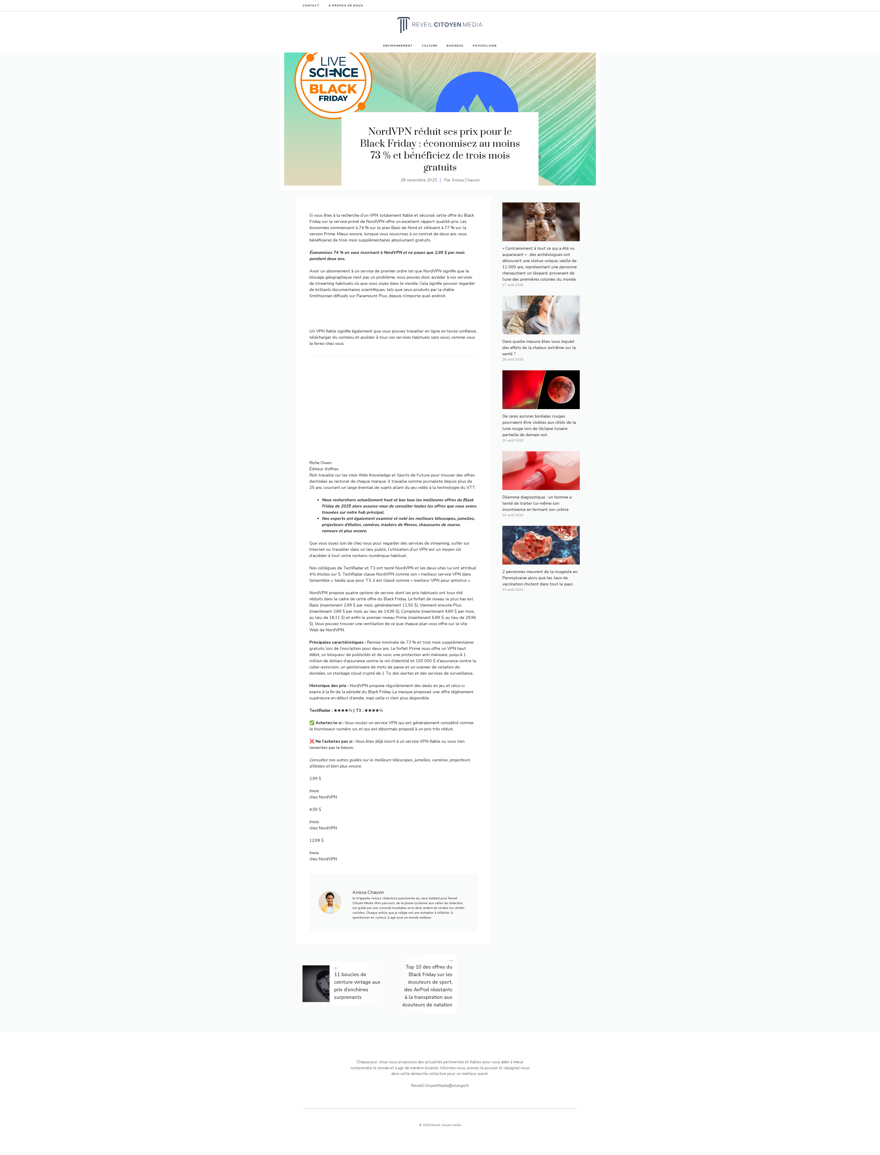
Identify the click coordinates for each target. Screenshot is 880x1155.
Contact (310, 5)
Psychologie (485, 45)
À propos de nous (346, 5)
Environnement (398, 45)
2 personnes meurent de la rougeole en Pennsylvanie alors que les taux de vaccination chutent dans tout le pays (540, 578)
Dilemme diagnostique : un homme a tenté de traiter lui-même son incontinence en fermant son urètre (537, 503)
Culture (429, 45)
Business (455, 45)
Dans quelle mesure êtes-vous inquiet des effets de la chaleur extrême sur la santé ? (539, 348)
